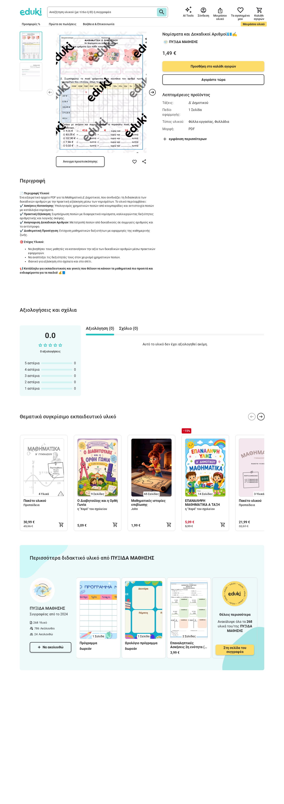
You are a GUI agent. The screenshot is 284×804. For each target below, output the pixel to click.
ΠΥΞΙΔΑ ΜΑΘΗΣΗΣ (183, 42)
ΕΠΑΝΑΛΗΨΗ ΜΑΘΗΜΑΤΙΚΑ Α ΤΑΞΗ (202, 503)
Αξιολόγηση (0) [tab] (100, 328)
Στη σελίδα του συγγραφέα (234, 650)
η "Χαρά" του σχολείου (92, 509)
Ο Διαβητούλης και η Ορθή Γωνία (97, 503)
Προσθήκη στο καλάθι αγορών (213, 66)
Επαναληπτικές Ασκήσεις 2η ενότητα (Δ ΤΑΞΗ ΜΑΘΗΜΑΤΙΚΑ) (188, 645)
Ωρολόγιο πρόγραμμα (141, 643)
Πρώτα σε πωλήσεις (62, 24)
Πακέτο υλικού (34, 501)
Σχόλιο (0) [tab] (128, 328)
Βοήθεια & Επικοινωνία (98, 24)
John (134, 509)
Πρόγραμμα (88, 643)
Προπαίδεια (31, 505)
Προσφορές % (31, 24)
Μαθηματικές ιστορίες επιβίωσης (148, 503)
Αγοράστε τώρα (213, 80)
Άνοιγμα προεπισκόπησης (80, 161)
